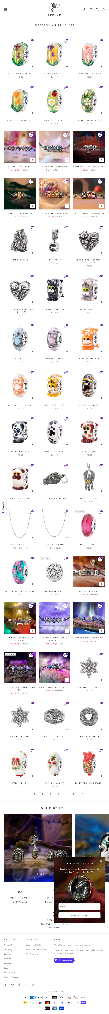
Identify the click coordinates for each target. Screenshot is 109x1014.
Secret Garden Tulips (20, 73)
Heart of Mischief (89, 358)
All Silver (38, 874)
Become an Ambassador (36, 949)
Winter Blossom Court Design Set (54, 639)
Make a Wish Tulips (54, 73)
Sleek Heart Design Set (54, 167)
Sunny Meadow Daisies (89, 120)
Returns (7, 954)
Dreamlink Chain (20, 545)
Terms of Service (11, 977)
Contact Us (8, 944)
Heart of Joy (89, 451)
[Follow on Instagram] (12, 984)
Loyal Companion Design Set (89, 167)
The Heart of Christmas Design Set (20, 639)
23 (74, 794)
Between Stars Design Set (89, 638)
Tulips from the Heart (89, 73)
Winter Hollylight (55, 783)
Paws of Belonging (54, 451)
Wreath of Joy (20, 783)
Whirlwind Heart (54, 591)
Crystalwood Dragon (54, 498)
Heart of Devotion (20, 498)
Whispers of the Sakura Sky (19, 591)
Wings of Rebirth (89, 498)
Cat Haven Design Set (20, 167)
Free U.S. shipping (20, 898)
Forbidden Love (19, 260)
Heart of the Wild (55, 405)
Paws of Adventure (89, 405)
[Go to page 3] (82, 794)
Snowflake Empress (89, 687)
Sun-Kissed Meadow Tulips (20, 120)
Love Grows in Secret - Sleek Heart (20, 310)
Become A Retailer (33, 944)
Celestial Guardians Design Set (20, 688)
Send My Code (79, 915)
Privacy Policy (10, 972)
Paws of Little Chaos (20, 405)
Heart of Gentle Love (89, 309)
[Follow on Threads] (19, 984)
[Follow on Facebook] (5, 984)
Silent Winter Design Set (89, 591)
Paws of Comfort (54, 358)
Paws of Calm (19, 358)
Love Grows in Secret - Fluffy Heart (89, 261)
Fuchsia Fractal (89, 545)
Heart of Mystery (54, 309)
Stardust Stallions (54, 736)
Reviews (7, 963)
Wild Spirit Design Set (20, 213)
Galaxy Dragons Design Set (54, 687)
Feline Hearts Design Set (54, 213)
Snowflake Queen (20, 736)
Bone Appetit (54, 260)
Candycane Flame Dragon (89, 783)
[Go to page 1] (27, 794)
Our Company (32, 954)
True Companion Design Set (89, 213)
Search (7, 968)
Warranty (8, 958)
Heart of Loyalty (20, 451)
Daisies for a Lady (54, 120)
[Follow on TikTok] (33, 984)
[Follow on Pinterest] (26, 984)
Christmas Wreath (89, 736)
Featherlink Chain (55, 545)
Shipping (8, 949)
